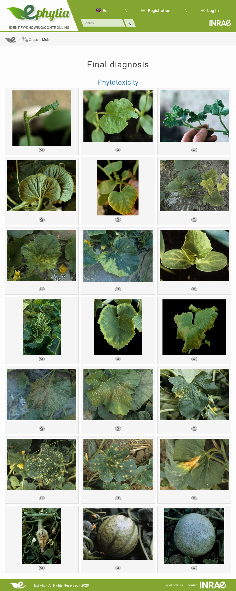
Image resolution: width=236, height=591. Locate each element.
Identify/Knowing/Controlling (39, 27)
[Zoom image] (42, 150)
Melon (46, 39)
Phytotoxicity (118, 82)
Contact (192, 584)
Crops (33, 39)
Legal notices (173, 584)
